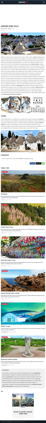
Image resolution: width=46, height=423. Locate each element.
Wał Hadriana (4, 194)
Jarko (13, 28)
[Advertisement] (23, 13)
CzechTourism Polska (4, 365)
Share (33, 163)
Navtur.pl (10, 421)
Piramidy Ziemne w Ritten (7, 227)
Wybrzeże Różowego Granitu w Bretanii (10, 293)
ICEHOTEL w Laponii (5, 326)
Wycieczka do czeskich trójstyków (9, 359)
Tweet (39, 163)
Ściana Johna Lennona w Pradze (8, 260)
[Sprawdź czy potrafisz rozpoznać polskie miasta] (23, 418)
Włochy (5, 28)
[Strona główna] (23, 3)
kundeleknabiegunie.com (5, 332)
